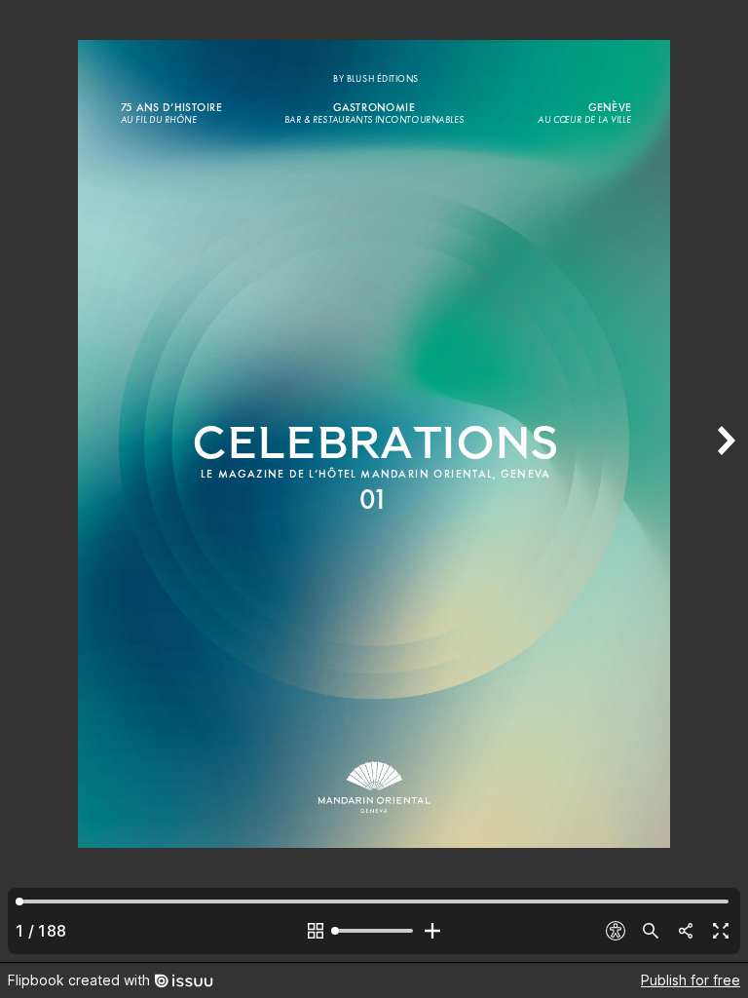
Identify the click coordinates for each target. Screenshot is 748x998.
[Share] (685, 930)
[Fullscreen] (720, 930)
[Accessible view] (615, 930)
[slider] (374, 930)
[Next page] (724, 481)
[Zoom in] (432, 930)
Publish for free (690, 980)
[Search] (650, 930)
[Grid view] (315, 930)
